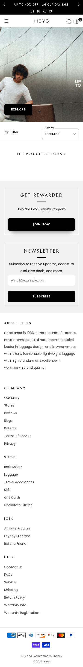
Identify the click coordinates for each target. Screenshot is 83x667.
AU (45, 11)
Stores (9, 405)
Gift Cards (12, 497)
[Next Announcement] (79, 4)
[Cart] (76, 20)
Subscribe (41, 296)
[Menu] (6, 21)
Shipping (11, 589)
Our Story (11, 397)
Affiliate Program (17, 528)
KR (51, 11)
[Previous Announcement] (4, 4)
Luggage (11, 474)
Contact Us (13, 567)
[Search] (68, 21)
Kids (7, 489)
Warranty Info (15, 605)
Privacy (10, 443)
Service (10, 582)
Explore (18, 109)
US (32, 11)
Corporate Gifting (18, 505)
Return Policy (14, 597)
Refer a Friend (15, 543)
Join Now (41, 224)
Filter (14, 132)
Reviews (10, 413)
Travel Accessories (19, 482)
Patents (10, 428)
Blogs (8, 420)
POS (23, 656)
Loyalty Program (17, 536)
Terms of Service (18, 436)
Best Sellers (13, 467)
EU (38, 11)
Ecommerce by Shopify (47, 656)
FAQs (8, 574)
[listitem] (41, 4)
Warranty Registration (21, 612)
